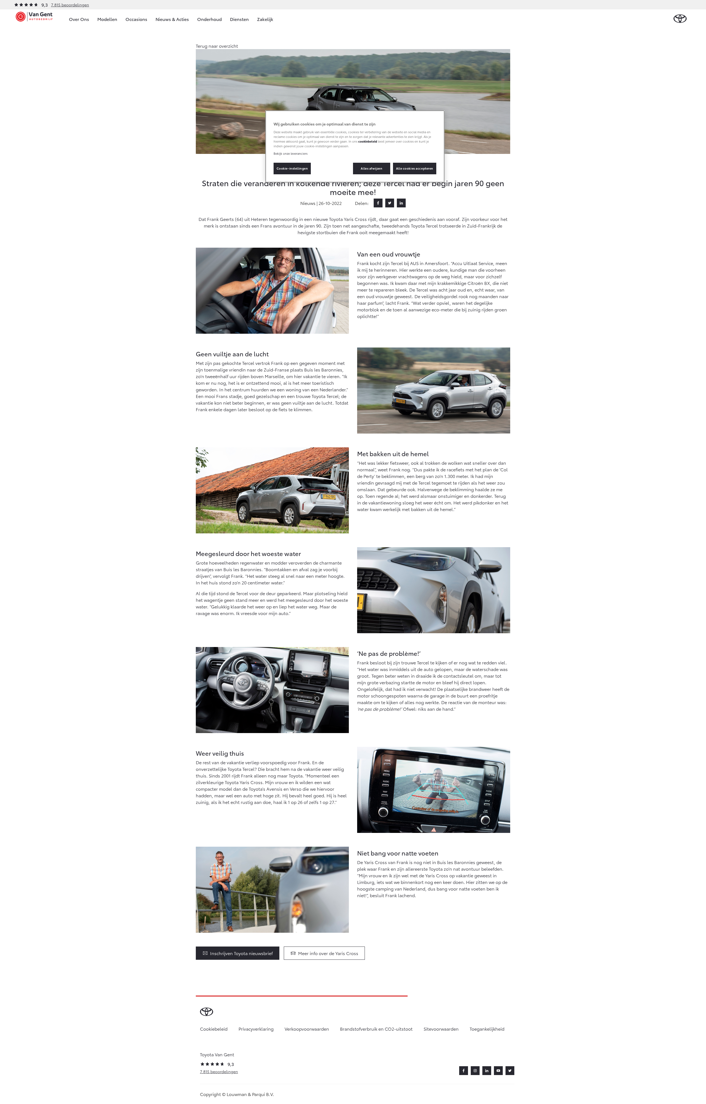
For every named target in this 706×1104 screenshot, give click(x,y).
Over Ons (79, 19)
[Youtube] (498, 1070)
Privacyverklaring (256, 1028)
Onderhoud (209, 19)
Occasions (136, 19)
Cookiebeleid (214, 1028)
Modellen (107, 19)
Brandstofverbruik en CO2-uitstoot (376, 1028)
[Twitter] (389, 203)
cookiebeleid (367, 141)
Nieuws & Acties (172, 19)
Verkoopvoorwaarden (307, 1028)
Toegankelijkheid (487, 1028)
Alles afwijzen (371, 168)
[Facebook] (378, 203)
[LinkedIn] (401, 203)
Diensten (239, 19)
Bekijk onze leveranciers (290, 153)
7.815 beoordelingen (70, 4)
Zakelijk (265, 19)
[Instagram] (475, 1070)
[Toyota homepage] (680, 18)
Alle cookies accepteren (414, 168)
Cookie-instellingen (292, 168)
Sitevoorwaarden (441, 1028)
